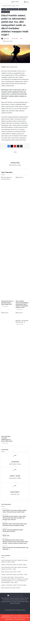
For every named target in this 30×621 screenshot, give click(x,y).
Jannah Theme (6, 615)
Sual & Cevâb (11, 5)
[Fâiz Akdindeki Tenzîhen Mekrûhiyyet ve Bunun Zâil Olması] (7, 373)
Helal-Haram (23, 9)
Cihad (17, 5)
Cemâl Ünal (6, 38)
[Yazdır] (21, 146)
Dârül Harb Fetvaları (12, 9)
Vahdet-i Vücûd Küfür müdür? (9, 564)
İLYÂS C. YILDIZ (15, 476)
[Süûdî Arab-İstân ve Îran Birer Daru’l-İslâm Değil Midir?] (7, 238)
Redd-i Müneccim (5, 571)
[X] (12, 146)
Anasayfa (4, 5)
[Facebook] (8, 146)
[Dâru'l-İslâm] (15, 1)
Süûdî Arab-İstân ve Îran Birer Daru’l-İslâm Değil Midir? (7, 302)
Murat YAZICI (15, 492)
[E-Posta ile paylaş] (18, 146)
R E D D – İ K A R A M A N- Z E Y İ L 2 (22, 321)
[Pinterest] (15, 146)
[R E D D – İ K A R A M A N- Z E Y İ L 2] (22, 315)
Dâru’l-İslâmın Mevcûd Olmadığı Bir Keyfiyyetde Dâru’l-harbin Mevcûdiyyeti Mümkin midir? (22, 304)
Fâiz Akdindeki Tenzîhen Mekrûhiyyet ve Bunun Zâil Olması (6, 439)
